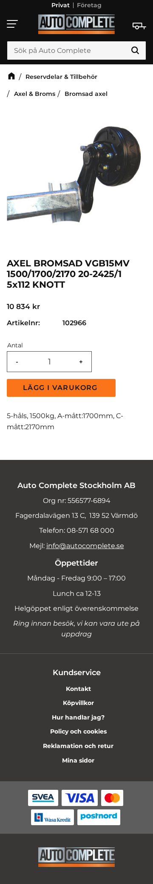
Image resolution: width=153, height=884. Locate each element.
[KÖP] (61, 388)
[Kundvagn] (139, 26)
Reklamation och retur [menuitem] (78, 746)
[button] (13, 24)
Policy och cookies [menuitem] (78, 731)
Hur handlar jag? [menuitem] (78, 717)
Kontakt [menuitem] (78, 689)
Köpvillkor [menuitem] (78, 703)
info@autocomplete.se (85, 546)
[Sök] (135, 50)
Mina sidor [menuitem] (78, 760)
